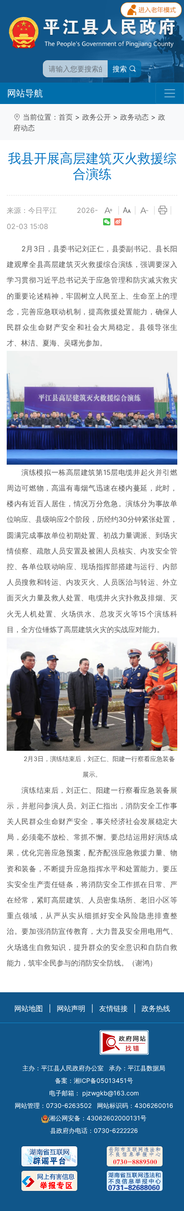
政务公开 (96, 116)
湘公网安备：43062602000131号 (97, 1118)
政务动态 (134, 116)
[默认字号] (126, 210)
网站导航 (25, 93)
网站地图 (28, 1008)
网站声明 (71, 1008)
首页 (66, 116)
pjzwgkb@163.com (110, 1093)
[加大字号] (109, 210)
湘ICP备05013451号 (103, 1080)
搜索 (121, 68)
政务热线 (156, 1008)
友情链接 (113, 1008)
